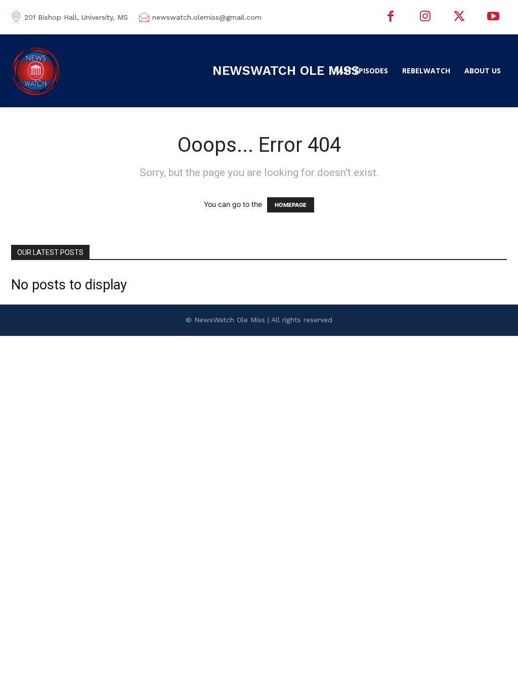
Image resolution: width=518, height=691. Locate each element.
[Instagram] (425, 17)
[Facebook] (391, 17)
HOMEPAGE (291, 204)
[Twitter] (459, 17)
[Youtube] (493, 17)
